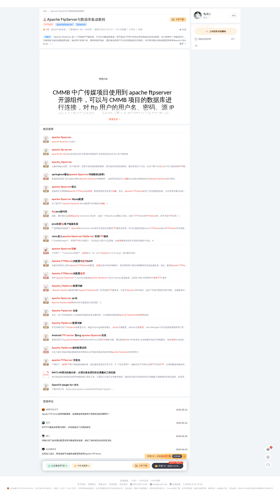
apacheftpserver (65, 24)
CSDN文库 (143, 481)
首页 (45, 11)
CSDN (133, 481)
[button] (183, 43)
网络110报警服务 (140, 488)
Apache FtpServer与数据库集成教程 (76, 19)
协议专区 (123, 484)
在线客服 (176, 484)
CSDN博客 (155, 481)
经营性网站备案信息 (86, 488)
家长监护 (128, 488)
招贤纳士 (92, 484)
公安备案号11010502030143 (21, 488)
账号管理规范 (187, 488)
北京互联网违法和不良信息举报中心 (110, 488)
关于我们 (81, 484)
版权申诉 (211, 488)
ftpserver (81, 24)
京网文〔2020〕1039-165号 (64, 488)
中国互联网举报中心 (157, 488)
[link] (45, 11)
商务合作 (102, 484)
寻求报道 (113, 484)
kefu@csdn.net (160, 484)
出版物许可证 (222, 488)
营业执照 (232, 488)
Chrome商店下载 (173, 488)
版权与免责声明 (200, 488)
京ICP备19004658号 (43, 488)
